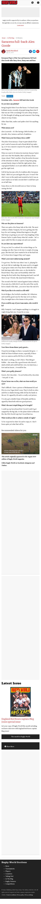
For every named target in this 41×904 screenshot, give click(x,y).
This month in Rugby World (20, 737)
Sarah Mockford (12, 51)
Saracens (10, 96)
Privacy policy (20, 895)
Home (3, 38)
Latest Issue (11, 683)
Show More (10, 747)
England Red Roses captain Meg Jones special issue (17, 720)
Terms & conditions (11, 895)
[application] (20, 443)
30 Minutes (19, 38)
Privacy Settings (29, 895)
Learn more (20, 25)
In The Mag (10, 38)
